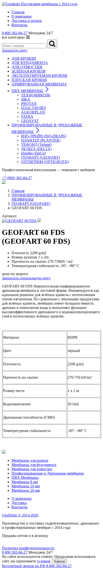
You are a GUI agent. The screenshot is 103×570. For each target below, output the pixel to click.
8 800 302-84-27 (14, 33)
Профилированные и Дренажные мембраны (47, 473)
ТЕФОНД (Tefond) (36, 145)
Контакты (19, 507)
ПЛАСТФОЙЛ (33, 108)
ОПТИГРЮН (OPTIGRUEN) (45, 162)
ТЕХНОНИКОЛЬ (35, 95)
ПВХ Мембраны (25, 478)
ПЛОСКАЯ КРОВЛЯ (29, 80)
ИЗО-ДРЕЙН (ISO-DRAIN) (43, 136)
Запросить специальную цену (26, 278)
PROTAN (29, 104)
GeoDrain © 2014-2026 (20, 515)
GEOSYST (30, 121)
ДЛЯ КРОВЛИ (23, 58)
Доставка (19, 503)
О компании (21, 498)
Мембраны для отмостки (31, 469)
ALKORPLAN (33, 112)
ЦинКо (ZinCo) (33, 153)
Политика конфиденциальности (28, 548)
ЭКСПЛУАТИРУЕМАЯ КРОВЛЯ (39, 76)
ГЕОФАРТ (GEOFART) (40, 157)
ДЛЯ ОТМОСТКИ (26, 67)
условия (43, 561)
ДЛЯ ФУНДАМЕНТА (29, 63)
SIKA (25, 99)
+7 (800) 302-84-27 (17, 178)
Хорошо (59, 561)
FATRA (27, 116)
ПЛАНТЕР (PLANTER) (40, 140)
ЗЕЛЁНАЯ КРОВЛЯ (28, 71)
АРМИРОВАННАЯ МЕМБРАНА (39, 84)
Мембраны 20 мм (25, 490)
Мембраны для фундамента (33, 465)
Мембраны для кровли (29, 460)
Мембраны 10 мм (25, 486)
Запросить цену (15, 50)
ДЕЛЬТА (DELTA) (36, 149)
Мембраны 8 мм (24, 482)
